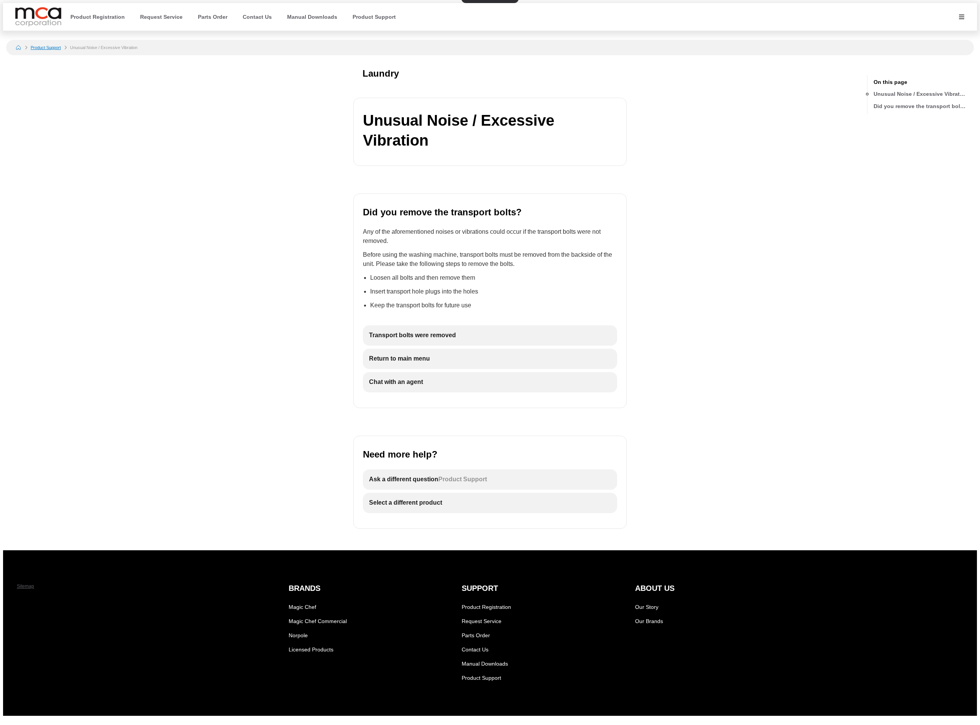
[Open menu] (961, 17)
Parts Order (212, 17)
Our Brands (649, 621)
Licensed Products (311, 649)
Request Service (161, 17)
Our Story (646, 607)
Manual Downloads (312, 17)
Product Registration (97, 17)
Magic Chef (302, 607)
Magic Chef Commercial (318, 621)
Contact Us (257, 17)
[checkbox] (490, 335)
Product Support (374, 17)
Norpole (298, 635)
